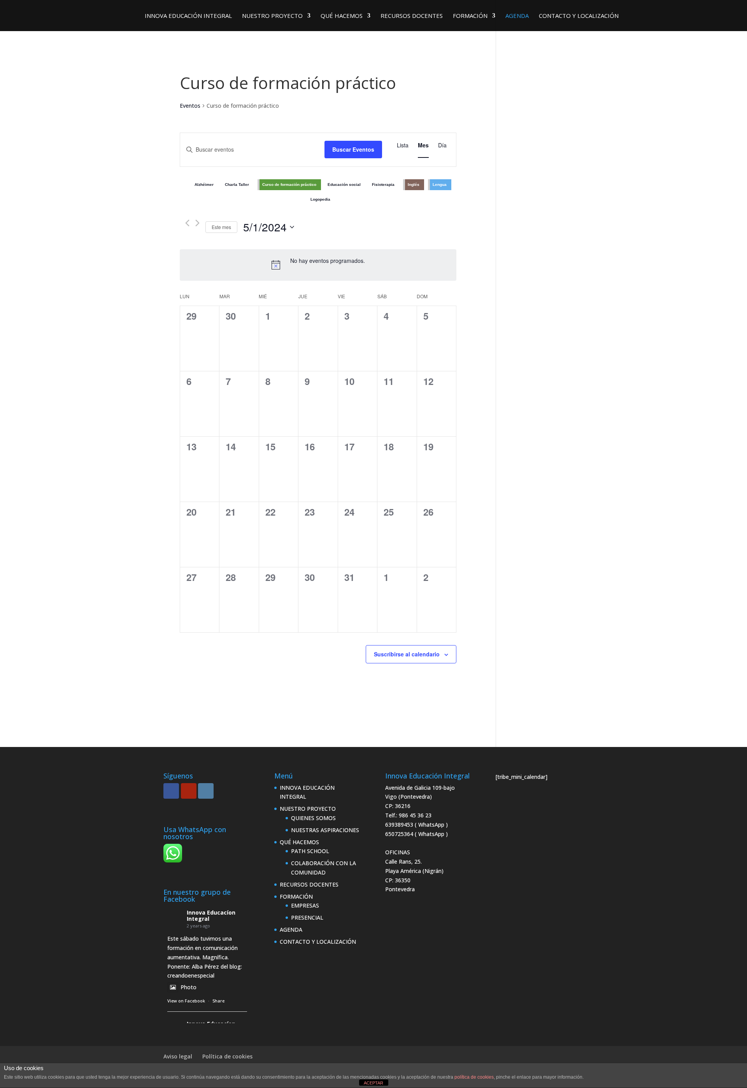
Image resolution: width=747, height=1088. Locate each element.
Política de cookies (227, 1056)
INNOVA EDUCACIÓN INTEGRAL (188, 16)
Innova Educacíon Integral (211, 916)
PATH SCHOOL (310, 851)
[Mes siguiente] (197, 223)
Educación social (344, 184)
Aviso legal (177, 1056)
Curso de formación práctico (289, 184)
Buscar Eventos (353, 149)
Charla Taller (237, 184)
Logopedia (320, 199)
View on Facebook (186, 1001)
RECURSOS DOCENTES (412, 16)
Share (218, 1001)
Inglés (413, 184)
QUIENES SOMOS (313, 818)
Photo (188, 987)
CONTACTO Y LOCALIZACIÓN (579, 16)
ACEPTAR (373, 1083)
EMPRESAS (305, 905)
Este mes (221, 227)
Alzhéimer (204, 184)
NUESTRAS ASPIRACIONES (325, 830)
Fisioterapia (383, 184)
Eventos (190, 105)
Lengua (440, 184)
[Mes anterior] (187, 223)
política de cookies (474, 1077)
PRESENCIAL (307, 917)
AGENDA (517, 16)
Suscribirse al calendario (407, 654)
